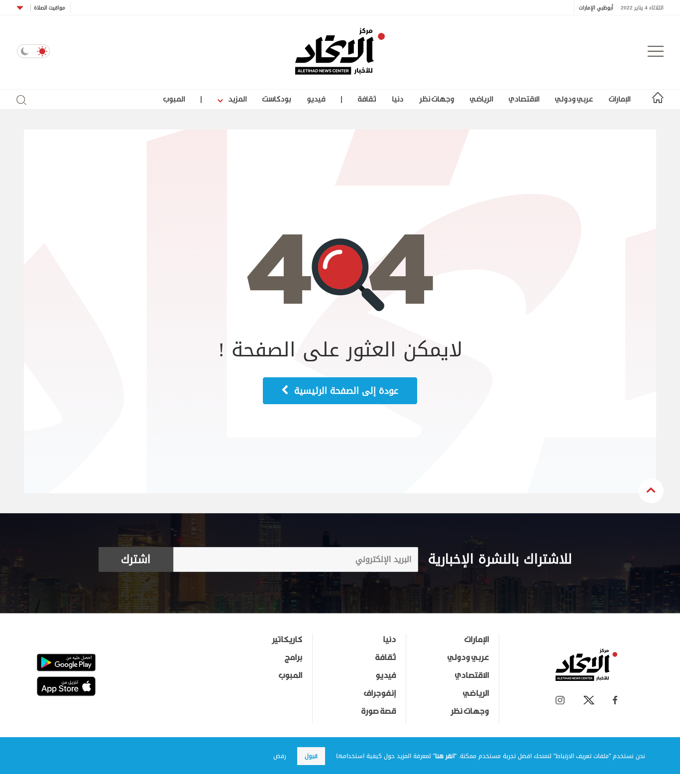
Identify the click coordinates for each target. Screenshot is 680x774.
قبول (311, 756)
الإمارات (619, 99)
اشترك (135, 559)
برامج (293, 657)
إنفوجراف (380, 693)
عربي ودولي (574, 99)
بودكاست (276, 99)
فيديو (316, 99)
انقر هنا (444, 756)
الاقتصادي (524, 99)
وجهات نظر (436, 99)
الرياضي (481, 99)
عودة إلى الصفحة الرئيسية (344, 390)
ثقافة (367, 99)
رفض (279, 756)
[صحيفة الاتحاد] (340, 51)
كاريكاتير (287, 639)
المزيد (236, 99)
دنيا (397, 99)
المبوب (174, 99)
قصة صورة (378, 711)
